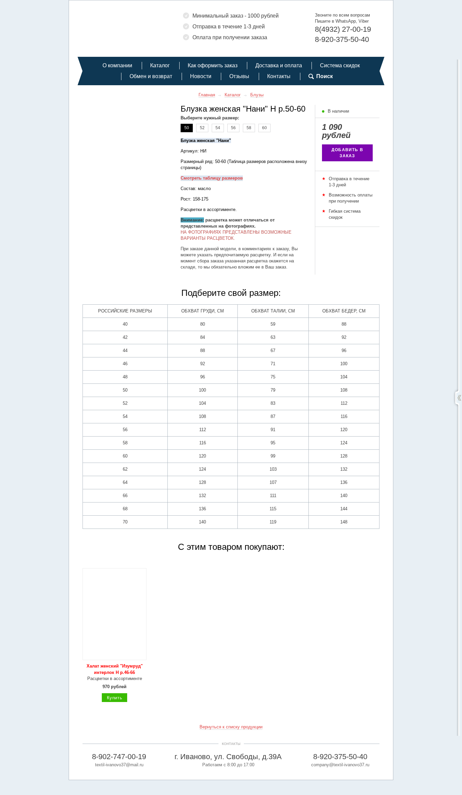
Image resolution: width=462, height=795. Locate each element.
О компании (117, 65)
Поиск (324, 76)
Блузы (256, 94)
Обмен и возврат (151, 76)
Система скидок (340, 65)
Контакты (279, 76)
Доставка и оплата (278, 65)
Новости (200, 76)
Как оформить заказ (212, 65)
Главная (207, 94)
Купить (114, 697)
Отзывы (239, 76)
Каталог (160, 65)
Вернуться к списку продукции (231, 726)
